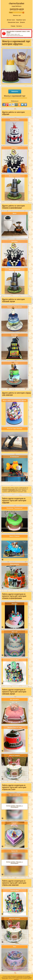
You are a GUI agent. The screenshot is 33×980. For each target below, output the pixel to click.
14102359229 (11, 490)
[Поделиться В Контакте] (25, 104)
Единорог (14, 603)
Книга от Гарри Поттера (14, 428)
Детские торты (11, 20)
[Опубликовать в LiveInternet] (10, 104)
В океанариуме (14, 456)
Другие (6, 114)
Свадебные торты (21, 20)
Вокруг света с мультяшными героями (14, 400)
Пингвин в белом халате (14, 307)
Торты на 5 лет (9, 789)
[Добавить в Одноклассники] (19, 104)
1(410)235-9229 (16, 9)
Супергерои (14, 335)
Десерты (22, 22)
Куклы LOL (14, 851)
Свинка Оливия (14, 119)
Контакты (19, 26)
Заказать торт (17, 15)
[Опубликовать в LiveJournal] (13, 104)
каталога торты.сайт (8, 489)
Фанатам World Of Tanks (14, 727)
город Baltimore (16, 6)
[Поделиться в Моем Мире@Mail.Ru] (16, 104)
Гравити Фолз (14, 659)
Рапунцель (14, 823)
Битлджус (15, 147)
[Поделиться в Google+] (7, 104)
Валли (14, 213)
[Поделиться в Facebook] (3, 104)
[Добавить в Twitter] (22, 104)
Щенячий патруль (14, 755)
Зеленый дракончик (14, 176)
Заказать (14, 91)
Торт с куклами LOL (15, 795)
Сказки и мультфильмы (12, 208)
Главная (13, 26)
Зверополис (14, 363)
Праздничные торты (13, 22)
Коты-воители (14, 564)
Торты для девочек (10, 885)
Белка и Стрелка (14, 536)
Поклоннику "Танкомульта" (14, 508)
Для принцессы (14, 699)
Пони (14, 946)
